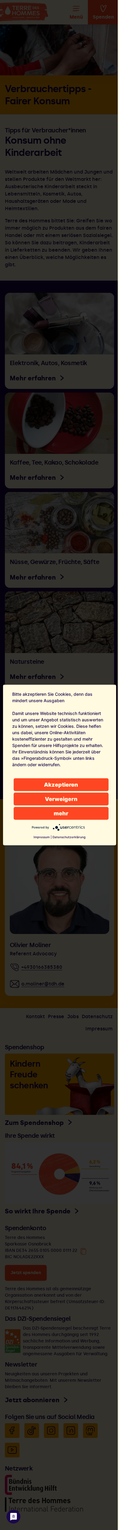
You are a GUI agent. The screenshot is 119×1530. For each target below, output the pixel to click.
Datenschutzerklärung (68, 837)
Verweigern (61, 799)
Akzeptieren (61, 784)
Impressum (42, 837)
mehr (61, 813)
